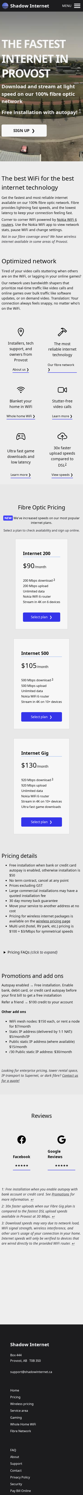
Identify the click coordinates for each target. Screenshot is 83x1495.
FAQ (13, 1450)
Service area (19, 1410)
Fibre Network (20, 1431)
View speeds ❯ (62, 475)
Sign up (21, 130)
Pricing (15, 1397)
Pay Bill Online (20, 1491)
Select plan (39, 617)
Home (14, 1390)
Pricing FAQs (33, 952)
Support (16, 1463)
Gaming (16, 1417)
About (14, 1457)
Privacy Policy (20, 1477)
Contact (16, 1470)
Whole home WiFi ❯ (21, 416)
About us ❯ (21, 369)
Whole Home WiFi (23, 1424)
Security (16, 1484)
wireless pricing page (53, 921)
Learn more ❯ (62, 416)
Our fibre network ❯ (61, 367)
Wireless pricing (22, 1404)
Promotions (60, 1194)
